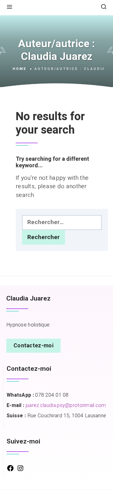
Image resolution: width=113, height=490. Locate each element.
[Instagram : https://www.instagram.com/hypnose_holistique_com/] (20, 470)
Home (20, 68)
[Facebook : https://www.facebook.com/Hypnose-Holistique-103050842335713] (10, 470)
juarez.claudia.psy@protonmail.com (66, 405)
